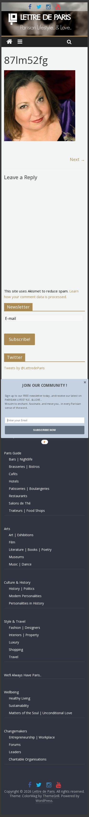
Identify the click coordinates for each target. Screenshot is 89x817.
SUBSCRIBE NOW (44, 430)
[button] (44, 385)
